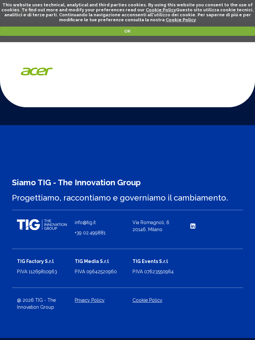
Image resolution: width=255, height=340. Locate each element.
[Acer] (37, 71)
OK (127, 31)
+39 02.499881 (90, 232)
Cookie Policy (161, 9)
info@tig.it (85, 222)
